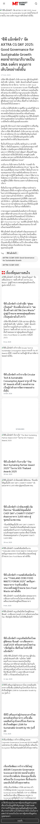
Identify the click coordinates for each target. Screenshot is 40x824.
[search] (36, 3)
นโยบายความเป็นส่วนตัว (20, 808)
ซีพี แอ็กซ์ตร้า (12, 253)
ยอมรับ (20, 821)
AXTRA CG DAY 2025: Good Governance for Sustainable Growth (18, 258)
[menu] (4, 3)
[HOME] (20, 3)
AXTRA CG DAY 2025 (11, 265)
